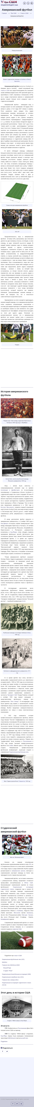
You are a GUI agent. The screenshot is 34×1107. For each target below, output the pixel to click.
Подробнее (4, 1041)
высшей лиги (24, 1038)
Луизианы (29, 913)
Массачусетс (10, 507)
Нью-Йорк (4, 1036)
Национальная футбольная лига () (13, 959)
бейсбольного (12, 1038)
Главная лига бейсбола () (10, 965)
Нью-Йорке (13, 532)
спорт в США (18, 955)
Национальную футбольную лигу (18, 752)
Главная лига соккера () (10, 980)
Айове (29, 632)
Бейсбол (4, 962)
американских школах (18, 871)
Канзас (30, 915)
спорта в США (5, 90)
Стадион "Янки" (8, 971)
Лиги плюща (14, 701)
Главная (4, 13)
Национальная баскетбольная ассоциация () (16, 974)
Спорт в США (24, 13)
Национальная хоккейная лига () (13, 977)
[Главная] (9, 2)
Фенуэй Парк (7, 968)
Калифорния (4, 919)
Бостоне (3, 507)
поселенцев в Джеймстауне (10, 490)
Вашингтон (22, 781)
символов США (17, 929)
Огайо (11, 745)
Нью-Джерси (4, 523)
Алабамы (23, 79)
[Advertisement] (17, 368)
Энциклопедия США (9, 5)
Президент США (12, 695)
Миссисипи (17, 913)
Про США (13, 13)
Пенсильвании (27, 741)
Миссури (24, 915)
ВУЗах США (29, 883)
